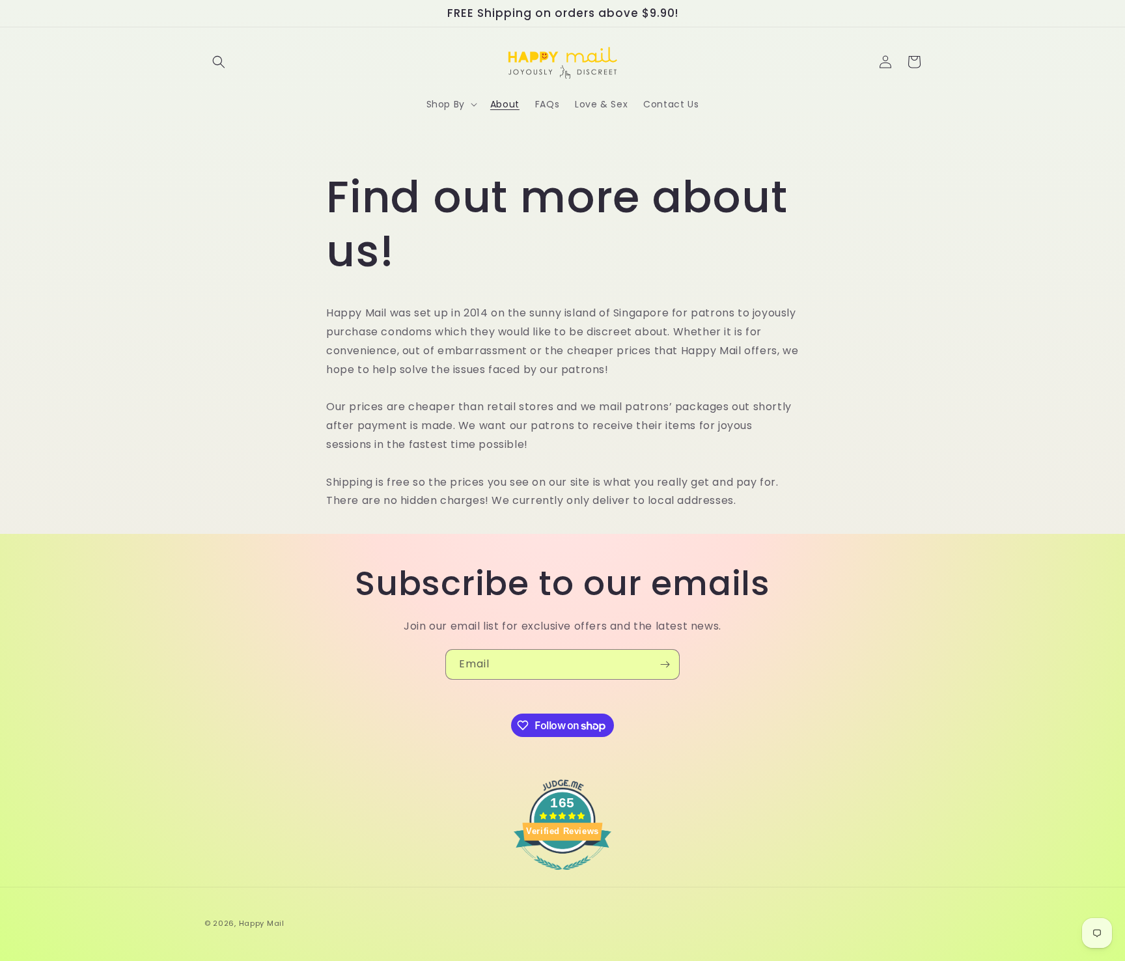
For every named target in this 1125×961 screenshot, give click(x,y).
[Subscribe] (664, 664)
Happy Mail (262, 923)
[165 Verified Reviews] (562, 876)
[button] (218, 62)
